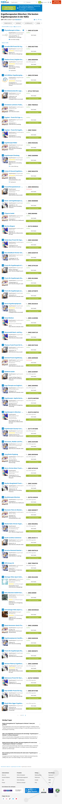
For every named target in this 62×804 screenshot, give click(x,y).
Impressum (50, 775)
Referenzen (37, 777)
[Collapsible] (40, 724)
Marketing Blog (38, 775)
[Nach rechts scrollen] (41, 23)
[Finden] (39, 2)
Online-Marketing (20, 779)
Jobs (3, 779)
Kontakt (36, 779)
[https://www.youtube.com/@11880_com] (16, 799)
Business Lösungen (21, 782)
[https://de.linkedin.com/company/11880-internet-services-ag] (13, 799)
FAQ (36, 782)
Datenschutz (51, 777)
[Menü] (51, 2)
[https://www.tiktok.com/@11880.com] (9, 799)
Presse (3, 782)
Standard (18, 19)
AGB (49, 779)
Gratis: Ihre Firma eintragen (56, 2)
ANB (49, 782)
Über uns (4, 775)
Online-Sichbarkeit (21, 775)
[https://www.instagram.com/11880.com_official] (6, 799)
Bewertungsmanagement (22, 777)
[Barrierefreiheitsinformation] (49, 2)
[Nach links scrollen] (2, 23)
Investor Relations (6, 777)
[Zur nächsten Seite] (25, 715)
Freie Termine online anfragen (9, 8)
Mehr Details (33, 35)
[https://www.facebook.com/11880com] (3, 799)
